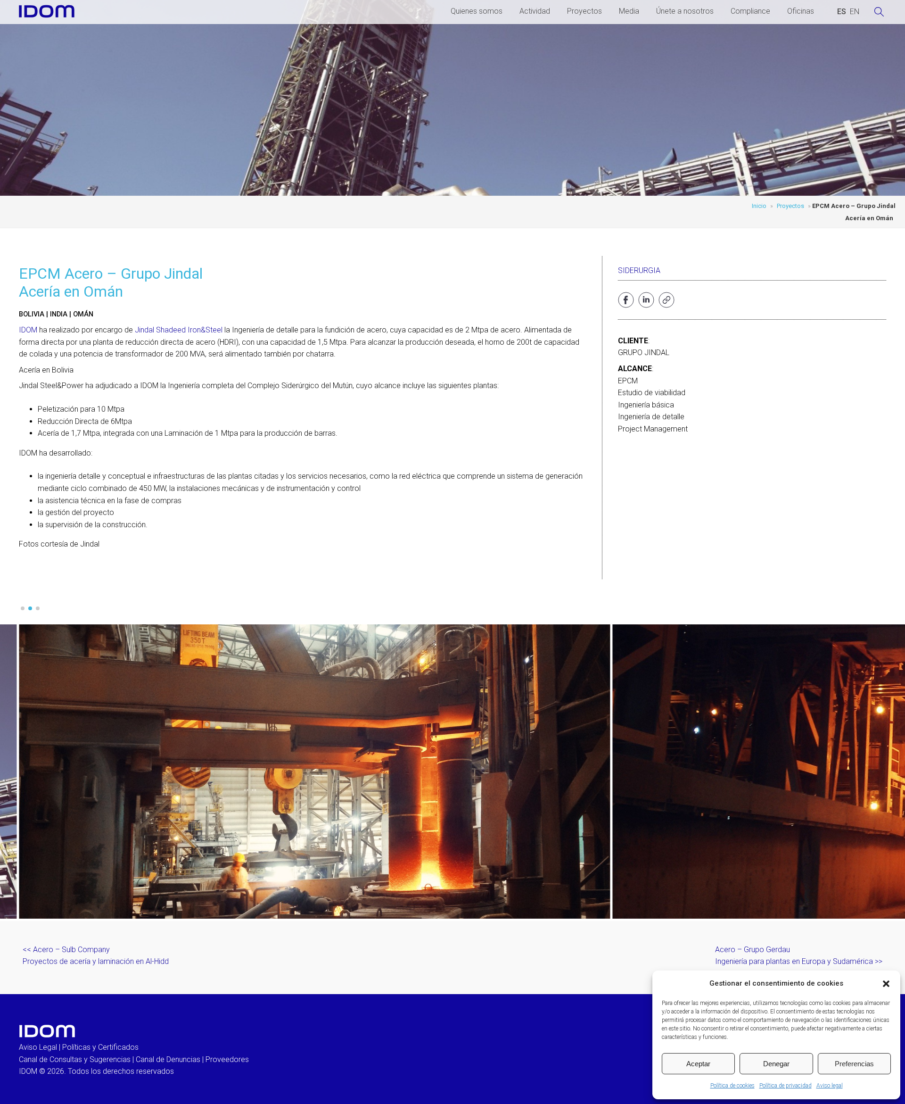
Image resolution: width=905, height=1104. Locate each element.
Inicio (759, 205)
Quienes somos (476, 11)
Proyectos (584, 11)
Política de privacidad (785, 1085)
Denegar (776, 1064)
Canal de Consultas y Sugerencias (75, 1059)
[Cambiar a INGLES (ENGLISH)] (854, 11)
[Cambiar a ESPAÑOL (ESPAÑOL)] (841, 11)
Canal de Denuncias (168, 1059)
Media (629, 11)
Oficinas (800, 11)
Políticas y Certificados (100, 1047)
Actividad (534, 11)
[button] (886, 983)
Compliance (750, 11)
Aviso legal (829, 1085)
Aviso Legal (38, 1047)
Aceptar (698, 1064)
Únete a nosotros (685, 11)
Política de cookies (732, 1085)
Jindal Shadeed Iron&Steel (178, 329)
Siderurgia (639, 270)
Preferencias (854, 1064)
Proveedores (227, 1059)
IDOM (28, 329)
